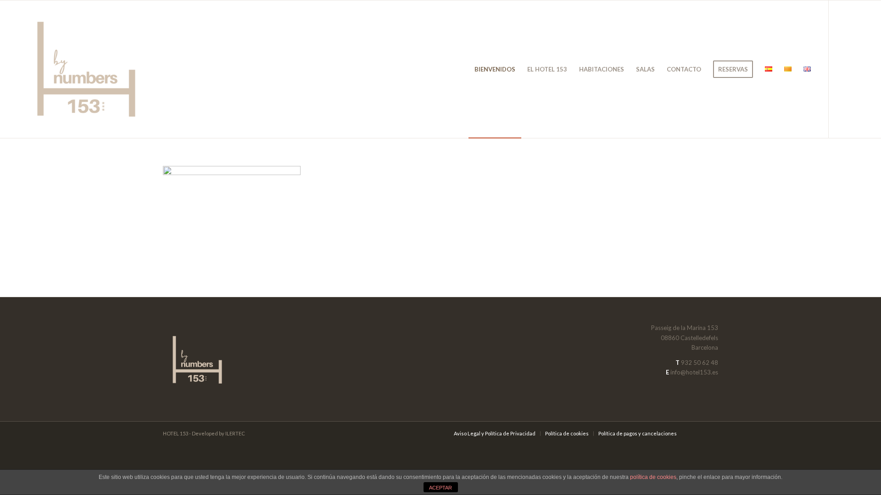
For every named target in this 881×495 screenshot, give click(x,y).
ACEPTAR (440, 487)
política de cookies (653, 477)
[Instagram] (857, 69)
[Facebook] (843, 69)
